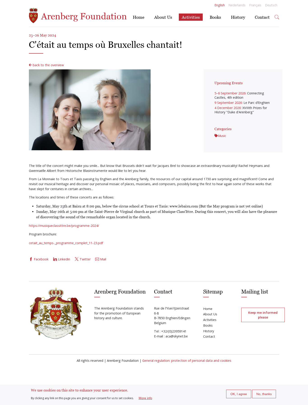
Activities (191, 17)
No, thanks (264, 394)
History (238, 17)
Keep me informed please (263, 314)
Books (215, 17)
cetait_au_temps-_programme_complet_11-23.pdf (66, 243)
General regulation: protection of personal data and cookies (186, 360)
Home (138, 17)
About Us (163, 17)
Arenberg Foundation (83, 16)
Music (222, 136)
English (219, 5)
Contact (262, 17)
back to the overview (48, 65)
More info (145, 398)
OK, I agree (238, 394)
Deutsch (271, 5)
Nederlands (237, 5)
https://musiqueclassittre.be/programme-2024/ (64, 225)
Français (255, 5)
